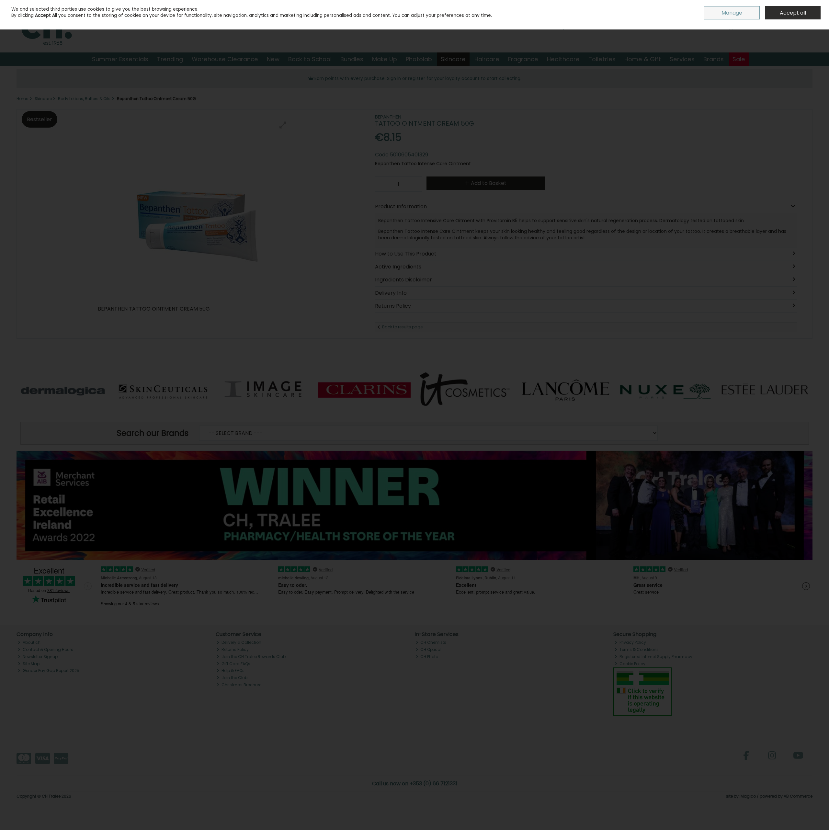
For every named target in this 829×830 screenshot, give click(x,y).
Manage (731, 13)
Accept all (793, 13)
